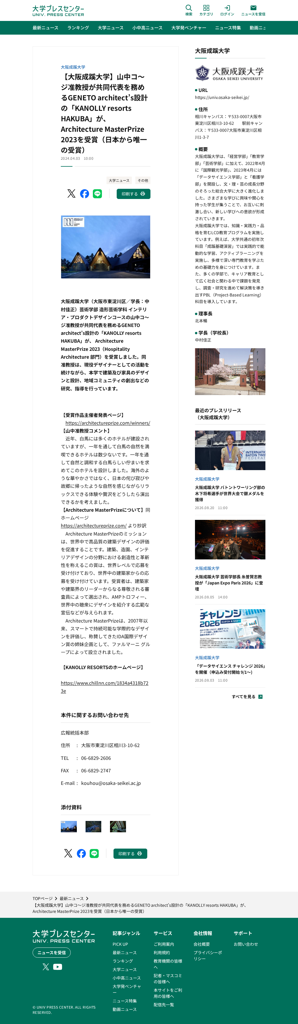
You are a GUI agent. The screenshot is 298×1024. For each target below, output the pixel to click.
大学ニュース (119, 180)
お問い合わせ (246, 944)
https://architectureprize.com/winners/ (107, 422)
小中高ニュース (127, 978)
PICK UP (120, 944)
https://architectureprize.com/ (94, 525)
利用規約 (162, 952)
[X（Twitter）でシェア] (72, 193)
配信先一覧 (164, 1004)
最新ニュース (125, 952)
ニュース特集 (125, 1001)
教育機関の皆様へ (168, 964)
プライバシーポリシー (208, 955)
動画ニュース (125, 1009)
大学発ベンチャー (127, 989)
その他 (143, 180)
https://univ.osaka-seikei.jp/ (222, 97)
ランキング (123, 961)
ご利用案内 (164, 944)
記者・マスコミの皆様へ (168, 978)
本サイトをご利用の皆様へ (168, 993)
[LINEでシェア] (97, 193)
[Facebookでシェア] (84, 193)
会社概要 (202, 944)
